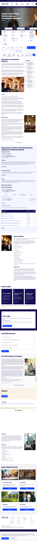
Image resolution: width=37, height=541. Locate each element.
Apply (34, 54)
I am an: (3, 28)
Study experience (27, 55)
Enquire (30, 54)
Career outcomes (18, 55)
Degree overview (9, 55)
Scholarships (12, 523)
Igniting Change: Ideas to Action (8, 218)
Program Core (3, 228)
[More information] (25, 35)
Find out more (9, 488)
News (24, 523)
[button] (35, 532)
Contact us (31, 523)
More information (13, 538)
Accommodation (19, 523)
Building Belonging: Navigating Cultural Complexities (11, 225)
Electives (31, 194)
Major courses (14, 194)
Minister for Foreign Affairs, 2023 (18, 274)
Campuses (18, 518)
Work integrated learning (22, 194)
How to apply (22, 55)
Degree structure (14, 55)
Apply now (27, 301)
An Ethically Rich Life (7, 213)
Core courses (5, 194)
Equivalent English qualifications (32, 37)
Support (31, 518)
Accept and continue (5, 538)
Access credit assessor (27, 509)
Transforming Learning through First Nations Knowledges (12, 220)
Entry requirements (4, 55)
